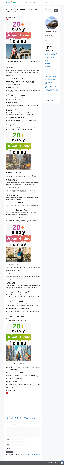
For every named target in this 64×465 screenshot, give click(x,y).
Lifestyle (43, 2)
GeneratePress (21, 462)
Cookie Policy (56, 462)
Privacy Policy (50, 462)
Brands (27, 2)
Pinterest (56, 97)
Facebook (52, 97)
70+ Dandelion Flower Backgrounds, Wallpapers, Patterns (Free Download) (21, 418)
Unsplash (52, 100)
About (52, 2)
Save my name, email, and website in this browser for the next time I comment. (23, 447)
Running (47, 2)
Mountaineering (37, 2)
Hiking (31, 2)
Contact (56, 2)
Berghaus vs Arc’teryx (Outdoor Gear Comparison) (17, 417)
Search (46, 8)
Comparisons (22, 2)
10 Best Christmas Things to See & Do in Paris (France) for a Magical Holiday (51, 90)
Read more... (47, 40)
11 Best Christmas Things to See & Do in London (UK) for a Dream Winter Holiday (51, 86)
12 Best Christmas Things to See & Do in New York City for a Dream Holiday (51, 82)
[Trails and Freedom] (11, 2)
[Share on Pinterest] (7, 19)
